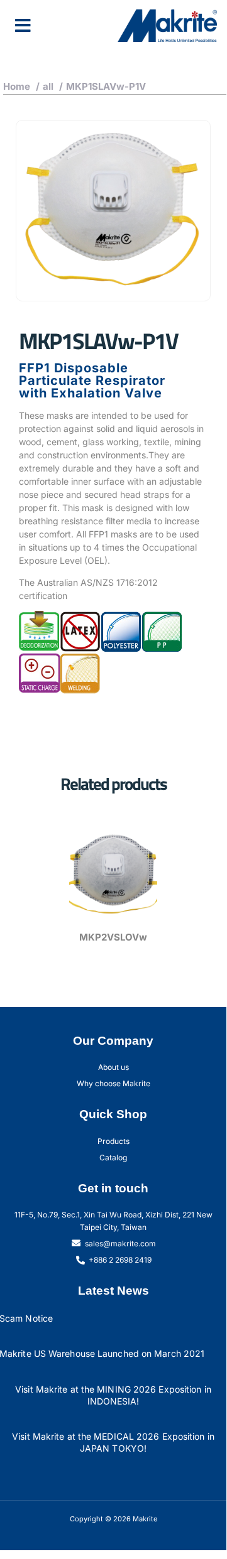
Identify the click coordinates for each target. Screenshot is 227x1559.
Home (16, 86)
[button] (23, 26)
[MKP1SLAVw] (113, 211)
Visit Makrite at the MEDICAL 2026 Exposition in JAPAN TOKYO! (113, 1442)
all (48, 86)
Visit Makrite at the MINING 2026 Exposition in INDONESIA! (113, 1395)
